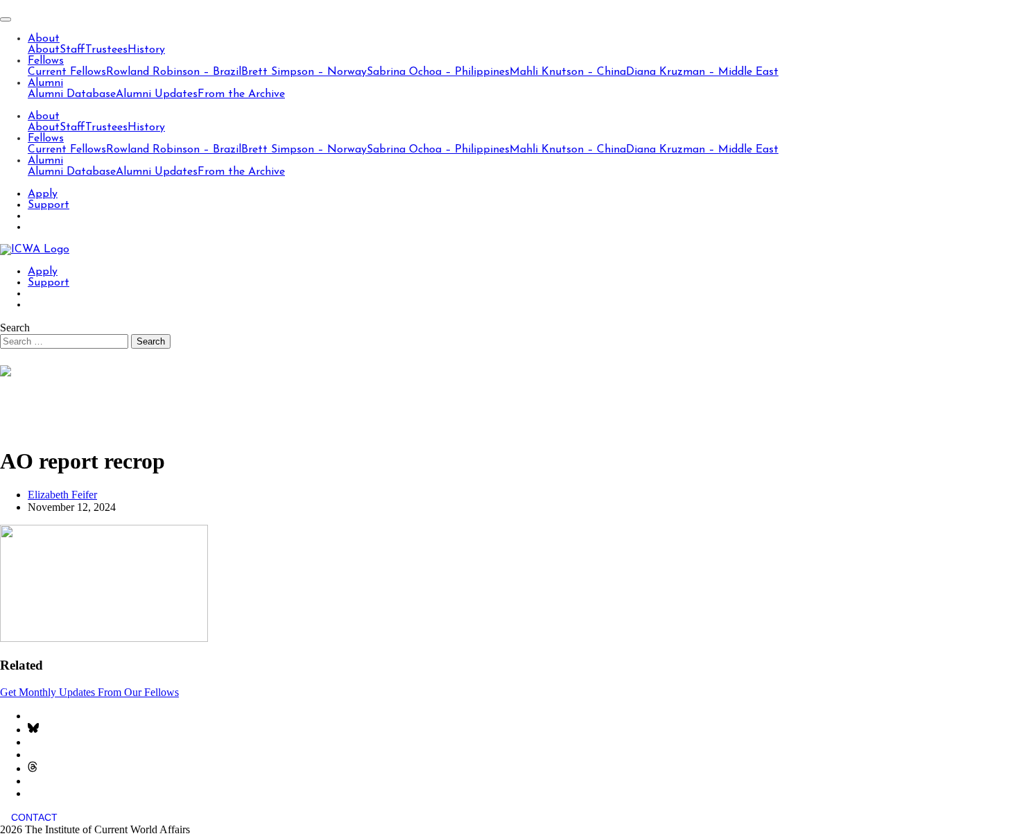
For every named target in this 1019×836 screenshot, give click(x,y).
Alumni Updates (157, 94)
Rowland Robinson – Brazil (173, 72)
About (44, 38)
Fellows (46, 61)
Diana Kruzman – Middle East (702, 72)
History (146, 49)
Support (48, 205)
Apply (43, 194)
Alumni (45, 83)
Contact (34, 817)
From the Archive (241, 94)
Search (15, 327)
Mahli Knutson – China (567, 72)
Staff (72, 49)
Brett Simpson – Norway (304, 72)
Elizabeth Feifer (62, 494)
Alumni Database (72, 94)
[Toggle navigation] (5, 19)
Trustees (106, 49)
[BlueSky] (33, 729)
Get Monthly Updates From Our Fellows (89, 692)
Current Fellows (67, 72)
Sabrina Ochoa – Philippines (438, 72)
